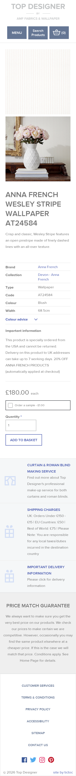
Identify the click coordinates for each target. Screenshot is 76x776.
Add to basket (23, 440)
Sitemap (38, 733)
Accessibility (38, 721)
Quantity (13, 416)
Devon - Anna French (48, 277)
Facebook (24, 760)
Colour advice (16, 319)
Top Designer (38, 11)
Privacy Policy (38, 709)
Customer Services (38, 685)
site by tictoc (63, 772)
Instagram (42, 760)
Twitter (33, 759)
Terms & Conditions (38, 697)
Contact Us (38, 745)
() (63, 33)
